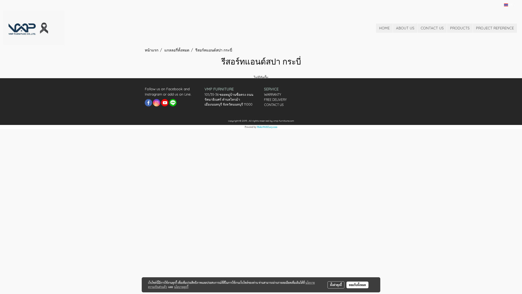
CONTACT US (432, 28)
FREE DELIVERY (275, 100)
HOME (384, 28)
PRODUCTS (460, 28)
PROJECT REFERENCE (495, 28)
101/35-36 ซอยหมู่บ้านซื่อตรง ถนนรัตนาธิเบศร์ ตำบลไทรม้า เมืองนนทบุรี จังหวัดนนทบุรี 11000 (229, 99)
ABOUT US (405, 28)
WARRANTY (272, 94)
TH (510, 4)
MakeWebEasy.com (267, 127)
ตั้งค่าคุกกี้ (336, 285)
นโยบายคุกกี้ (181, 287)
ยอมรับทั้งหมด (357, 285)
